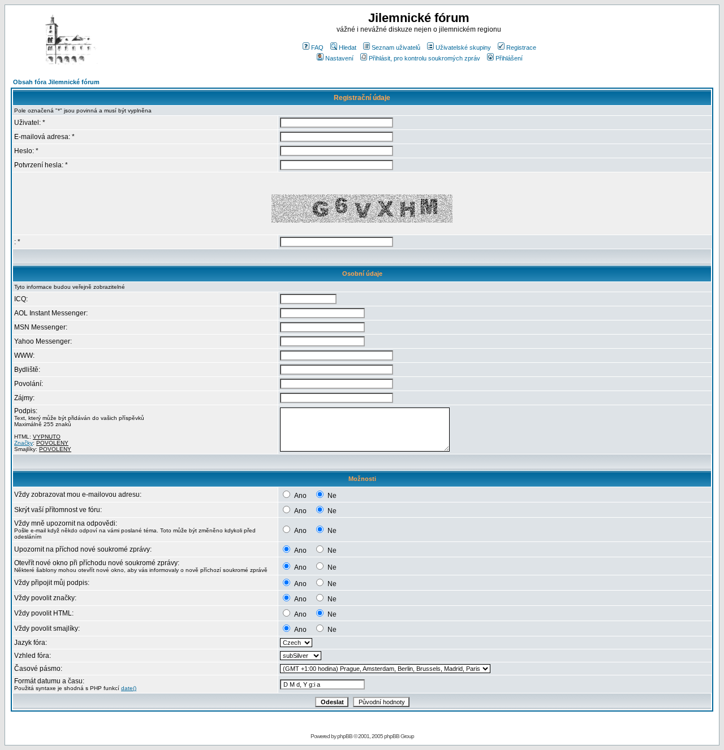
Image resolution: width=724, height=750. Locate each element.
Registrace (521, 47)
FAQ (317, 47)
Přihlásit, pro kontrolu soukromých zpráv (424, 58)
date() (128, 688)
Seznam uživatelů (396, 47)
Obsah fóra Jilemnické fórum (56, 82)
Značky (23, 443)
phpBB (344, 736)
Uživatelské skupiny (463, 47)
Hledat (347, 47)
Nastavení (339, 58)
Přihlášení (509, 58)
